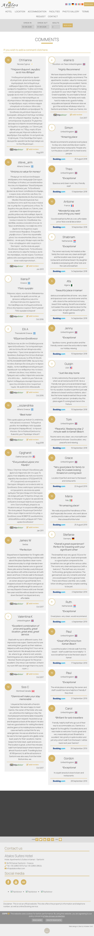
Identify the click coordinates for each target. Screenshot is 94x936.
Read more (37, 920)
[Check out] (42, 27)
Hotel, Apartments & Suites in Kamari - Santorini (24, 859)
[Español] (82, 4)
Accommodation (37, 11)
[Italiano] (79, 4)
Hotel (8, 11)
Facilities (54, 11)
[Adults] (55, 27)
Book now (89, 4)
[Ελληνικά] (69, 4)
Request (41, 16)
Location (20, 11)
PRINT (56, 839)
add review (33, 149)
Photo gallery (70, 11)
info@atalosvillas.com (16, 868)
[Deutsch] (72, 4)
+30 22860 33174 (17, 866)
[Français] (76, 4)
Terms (85, 11)
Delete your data (54, 920)
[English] (66, 4)
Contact (53, 16)
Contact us (13, 848)
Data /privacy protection (54, 916)
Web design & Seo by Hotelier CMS (81, 926)
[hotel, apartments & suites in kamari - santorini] (9, 4)
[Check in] (27, 27)
